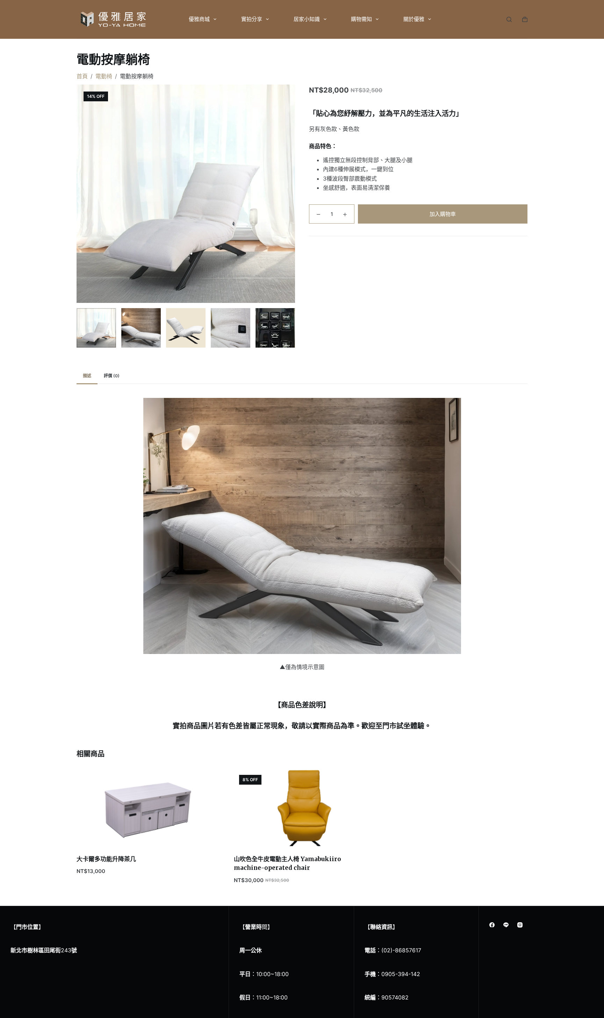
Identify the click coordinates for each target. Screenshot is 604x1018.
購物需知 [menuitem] (361, 19)
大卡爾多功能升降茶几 (106, 859)
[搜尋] (509, 19)
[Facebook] (492, 925)
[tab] (87, 376)
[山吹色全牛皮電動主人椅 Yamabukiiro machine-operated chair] (302, 808)
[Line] (506, 925)
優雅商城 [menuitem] (199, 19)
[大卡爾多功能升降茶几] (145, 808)
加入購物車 (443, 214)
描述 (87, 375)
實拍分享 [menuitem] (251, 19)
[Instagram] (520, 925)
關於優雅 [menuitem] (413, 19)
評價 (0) (112, 375)
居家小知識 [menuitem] (307, 19)
